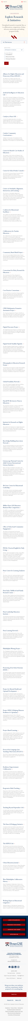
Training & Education (10, 59)
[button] (24, 2)
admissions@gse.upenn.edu (14, 961)
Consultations (9, 54)
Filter (6, 63)
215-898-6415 (14, 960)
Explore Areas (7, 47)
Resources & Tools (10, 56)
